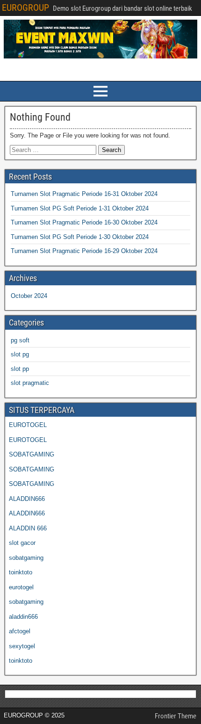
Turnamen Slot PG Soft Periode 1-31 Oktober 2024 (80, 208)
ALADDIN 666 (28, 528)
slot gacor (22, 542)
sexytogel (22, 646)
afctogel (19, 631)
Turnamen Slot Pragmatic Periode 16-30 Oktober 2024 (84, 222)
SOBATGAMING (31, 454)
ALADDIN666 (27, 498)
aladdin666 (23, 616)
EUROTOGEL (28, 424)
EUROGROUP (25, 7)
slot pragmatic (30, 382)
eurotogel (21, 587)
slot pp (20, 368)
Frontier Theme (175, 716)
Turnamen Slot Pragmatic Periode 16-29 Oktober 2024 (84, 250)
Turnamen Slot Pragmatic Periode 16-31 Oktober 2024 (84, 193)
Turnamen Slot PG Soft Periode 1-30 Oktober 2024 (80, 236)
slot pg (20, 354)
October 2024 (29, 295)
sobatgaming (26, 557)
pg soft (20, 340)
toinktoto (20, 572)
